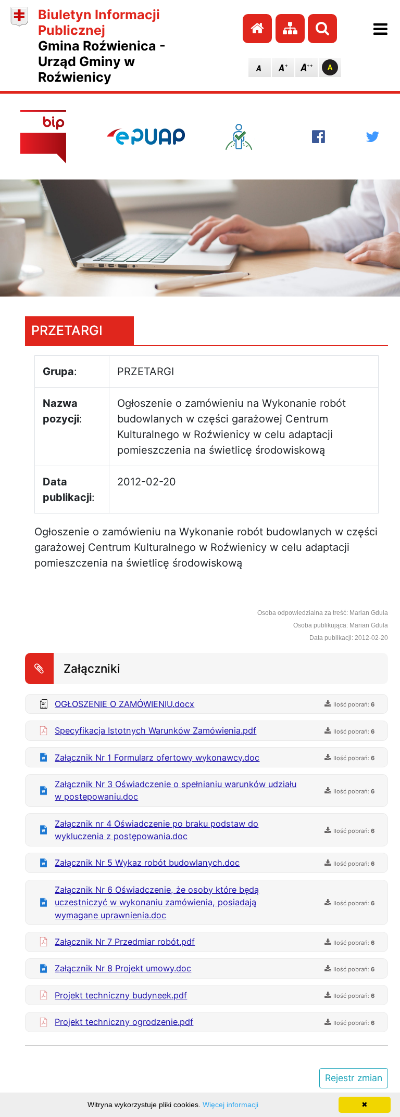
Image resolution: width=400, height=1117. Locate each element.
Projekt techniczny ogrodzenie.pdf (124, 1022)
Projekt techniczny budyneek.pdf (121, 995)
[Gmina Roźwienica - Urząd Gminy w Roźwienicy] (19, 46)
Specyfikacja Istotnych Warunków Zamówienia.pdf (155, 730)
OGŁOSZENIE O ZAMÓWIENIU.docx (124, 704)
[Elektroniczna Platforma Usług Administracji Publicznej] (146, 136)
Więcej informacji (230, 1104)
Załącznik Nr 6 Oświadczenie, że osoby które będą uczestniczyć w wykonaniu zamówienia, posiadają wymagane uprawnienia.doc (157, 902)
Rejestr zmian (353, 1077)
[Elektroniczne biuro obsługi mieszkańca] (248, 137)
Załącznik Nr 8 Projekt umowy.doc (123, 968)
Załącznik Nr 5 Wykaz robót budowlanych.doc (147, 862)
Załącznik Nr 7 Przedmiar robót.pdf (125, 941)
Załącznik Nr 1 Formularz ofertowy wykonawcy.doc (157, 757)
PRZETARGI (67, 330)
